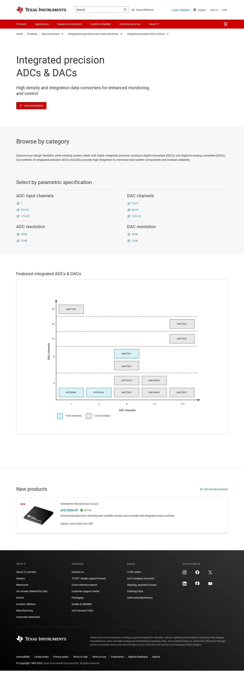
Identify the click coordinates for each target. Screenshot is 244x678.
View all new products (216, 489)
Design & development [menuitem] (69, 24)
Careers (20, 578)
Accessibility (23, 656)
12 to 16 (136, 216)
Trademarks (117, 656)
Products (32, 33)
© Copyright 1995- (29, 663)
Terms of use (99, 656)
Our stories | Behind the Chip (31, 591)
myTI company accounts (140, 578)
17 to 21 (25, 216)
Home (19, 33)
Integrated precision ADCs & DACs (146, 33)
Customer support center (85, 591)
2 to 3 (135, 203)
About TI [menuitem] (153, 24)
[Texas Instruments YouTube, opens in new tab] (210, 584)
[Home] (41, 10)
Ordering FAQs (135, 591)
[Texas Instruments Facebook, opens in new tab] (197, 573)
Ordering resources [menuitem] (129, 24)
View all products (33, 105)
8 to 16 (25, 209)
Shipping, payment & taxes (141, 584)
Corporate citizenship (28, 617)
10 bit (24, 234)
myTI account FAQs (82, 610)
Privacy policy (60, 656)
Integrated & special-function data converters (93, 33)
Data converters (50, 33)
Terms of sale (80, 656)
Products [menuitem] (21, 24)
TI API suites (134, 572)
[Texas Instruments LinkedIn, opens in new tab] (184, 584)
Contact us (78, 572)
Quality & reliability (82, 604)
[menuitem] (225, 24)
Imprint (156, 656)
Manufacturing (24, 610)
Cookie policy (41, 656)
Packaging (77, 597)
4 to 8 (135, 209)
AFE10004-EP (122, 515)
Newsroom (22, 584)
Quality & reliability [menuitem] (100, 24)
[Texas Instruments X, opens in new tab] (210, 573)
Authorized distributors (140, 597)
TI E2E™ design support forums (89, 578)
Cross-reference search (84, 584)
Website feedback (138, 656)
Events (20, 597)
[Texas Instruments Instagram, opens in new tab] (184, 573)
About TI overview (26, 572)
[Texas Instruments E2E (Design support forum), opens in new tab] (197, 584)
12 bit (24, 240)
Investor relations (26, 604)
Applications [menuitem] (42, 24)
